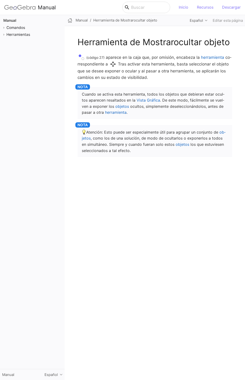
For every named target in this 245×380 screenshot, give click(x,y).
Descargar (231, 7)
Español (196, 20)
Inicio (183, 7)
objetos (122, 106)
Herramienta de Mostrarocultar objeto (125, 20)
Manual (47, 7)
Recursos (205, 7)
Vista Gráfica (148, 100)
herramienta (212, 57)
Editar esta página (228, 20)
